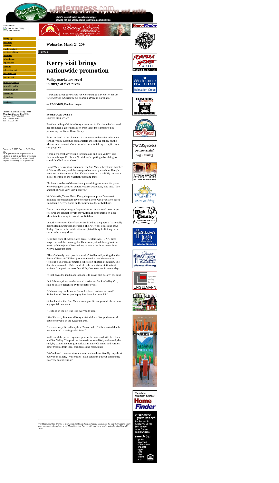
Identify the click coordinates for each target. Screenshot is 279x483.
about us (7, 66)
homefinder (8, 93)
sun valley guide (10, 86)
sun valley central (11, 82)
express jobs (8, 63)
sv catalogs (8, 97)
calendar (7, 46)
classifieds (7, 42)
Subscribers (57, 426)
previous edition (10, 52)
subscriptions (9, 59)
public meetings (10, 49)
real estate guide (10, 90)
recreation (7, 55)
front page (7, 39)
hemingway (8, 102)
